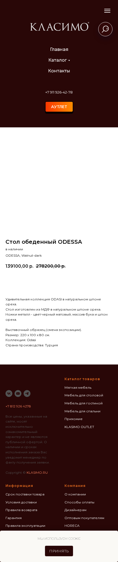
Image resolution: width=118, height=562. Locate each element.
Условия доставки (21, 502)
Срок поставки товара (24, 494)
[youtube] (18, 393)
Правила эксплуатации (25, 525)
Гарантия (13, 518)
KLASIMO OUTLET (79, 427)
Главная (59, 49)
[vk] (8, 393)
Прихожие (73, 419)
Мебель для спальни (82, 411)
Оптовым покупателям (84, 518)
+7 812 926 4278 (18, 406)
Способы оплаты (79, 502)
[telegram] (27, 393)
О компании (75, 494)
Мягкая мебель (77, 387)
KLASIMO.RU (37, 472)
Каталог (57, 60)
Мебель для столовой (83, 395)
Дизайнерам (75, 510)
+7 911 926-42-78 (59, 92)
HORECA (72, 525)
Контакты (59, 70)
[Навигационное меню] (107, 11)
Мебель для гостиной (83, 403)
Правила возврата (21, 510)
